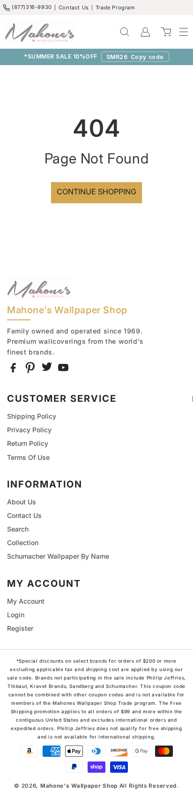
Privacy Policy (29, 430)
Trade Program (115, 7)
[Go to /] (40, 32)
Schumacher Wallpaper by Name (58, 556)
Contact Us (74, 7)
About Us (21, 502)
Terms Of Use (28, 457)
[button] (179, 32)
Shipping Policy (31, 416)
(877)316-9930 (32, 7)
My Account (26, 601)
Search (18, 529)
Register (20, 628)
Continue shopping (96, 191)
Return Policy (27, 443)
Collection (22, 543)
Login (15, 615)
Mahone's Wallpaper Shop (79, 786)
